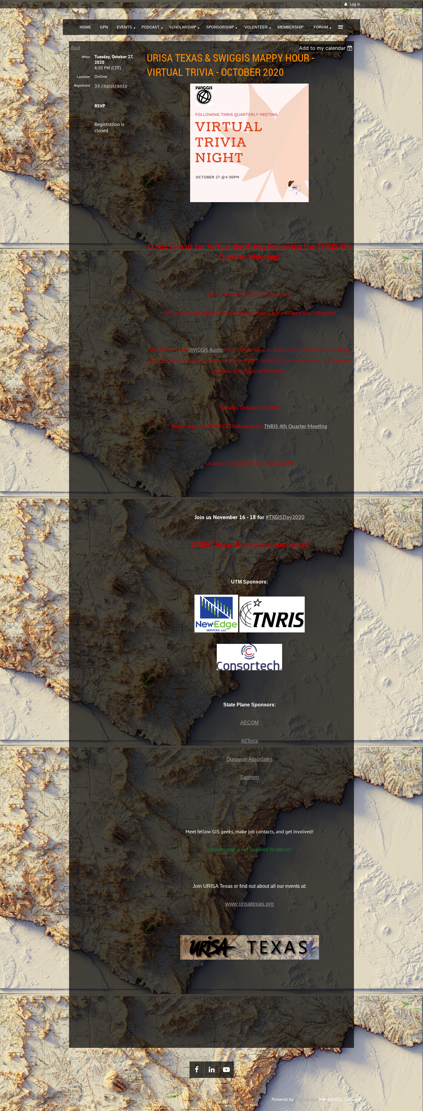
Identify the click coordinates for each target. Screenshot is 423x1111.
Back (75, 47)
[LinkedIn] (211, 1070)
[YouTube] (226, 1070)
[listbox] (326, 48)
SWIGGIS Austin (205, 350)
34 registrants (110, 85)
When (85, 56)
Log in (355, 4)
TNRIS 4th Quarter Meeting (295, 427)
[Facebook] (197, 1070)
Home (74, 1058)
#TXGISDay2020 (285, 517)
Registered (82, 85)
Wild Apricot (306, 1099)
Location (83, 76)
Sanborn (249, 777)
